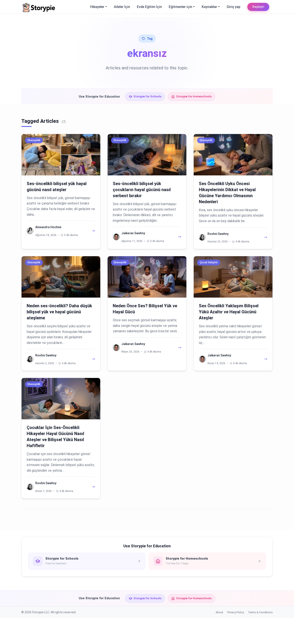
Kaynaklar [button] (209, 7)
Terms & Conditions (260, 612)
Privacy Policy (235, 612)
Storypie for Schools (147, 96)
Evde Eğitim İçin (149, 7)
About (219, 612)
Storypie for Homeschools (194, 96)
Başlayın (258, 7)
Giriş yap (233, 7)
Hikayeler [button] (97, 7)
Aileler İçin (122, 7)
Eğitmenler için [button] (180, 7)
